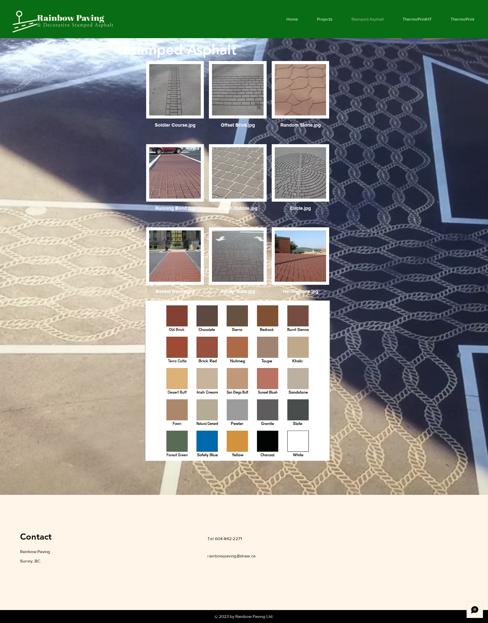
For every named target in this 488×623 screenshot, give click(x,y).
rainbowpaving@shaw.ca (231, 555)
